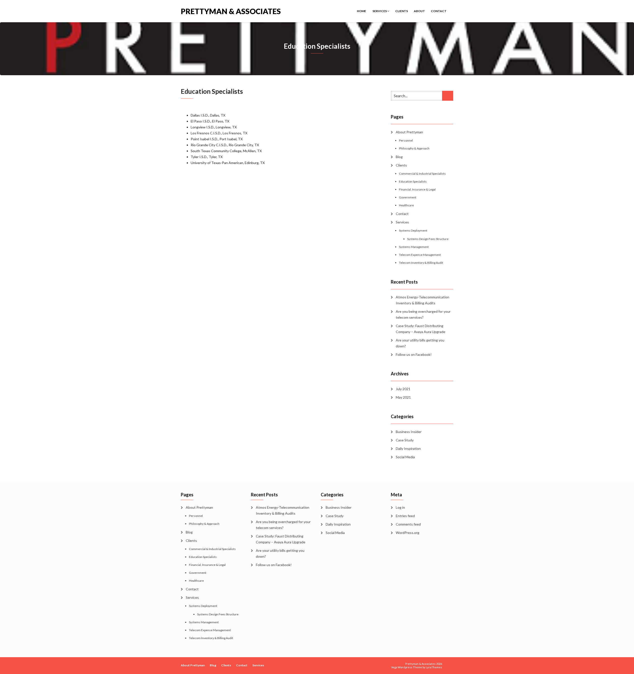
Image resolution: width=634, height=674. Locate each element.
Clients (401, 11)
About (419, 11)
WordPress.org (407, 532)
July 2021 (403, 389)
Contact (439, 11)
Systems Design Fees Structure (428, 239)
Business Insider (409, 432)
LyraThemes (434, 667)
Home (361, 11)
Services (379, 11)
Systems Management (414, 247)
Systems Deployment (413, 230)
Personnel (406, 140)
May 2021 (403, 397)
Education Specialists (413, 181)
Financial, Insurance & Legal (417, 189)
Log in (400, 507)
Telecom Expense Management (420, 255)
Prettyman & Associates (231, 11)
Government (407, 197)
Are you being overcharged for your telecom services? (423, 314)
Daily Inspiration (408, 448)
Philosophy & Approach (414, 148)
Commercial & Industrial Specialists (422, 173)
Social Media (405, 457)
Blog (399, 157)
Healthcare (406, 205)
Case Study (405, 440)
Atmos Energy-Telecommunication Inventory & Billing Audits (422, 300)
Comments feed (408, 524)
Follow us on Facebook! (414, 354)
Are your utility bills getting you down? (420, 343)
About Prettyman (409, 132)
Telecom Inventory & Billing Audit (421, 263)
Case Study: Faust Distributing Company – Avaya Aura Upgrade (420, 329)
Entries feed (405, 516)
